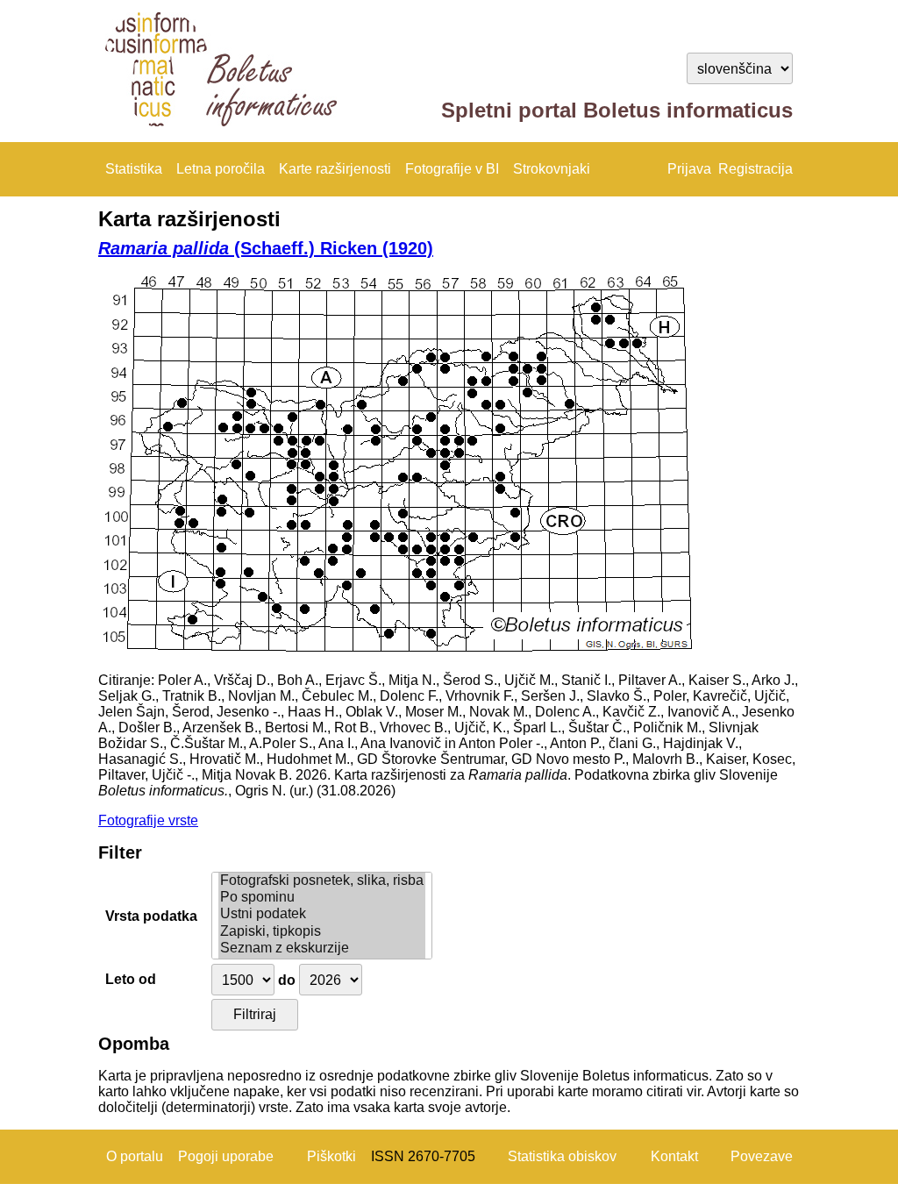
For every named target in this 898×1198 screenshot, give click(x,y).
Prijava (689, 168)
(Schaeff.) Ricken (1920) (265, 248)
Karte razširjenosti (335, 168)
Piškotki (331, 1156)
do (287, 980)
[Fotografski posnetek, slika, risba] (321, 881)
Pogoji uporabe (226, 1156)
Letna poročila (220, 168)
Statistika (133, 168)
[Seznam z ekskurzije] (321, 948)
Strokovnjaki (551, 168)
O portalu (134, 1156)
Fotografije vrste (148, 820)
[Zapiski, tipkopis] (321, 931)
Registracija (755, 168)
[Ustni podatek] (321, 914)
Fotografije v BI (452, 168)
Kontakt (674, 1156)
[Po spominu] (321, 897)
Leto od (130, 979)
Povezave (762, 1156)
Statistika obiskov (562, 1156)
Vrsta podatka (151, 916)
